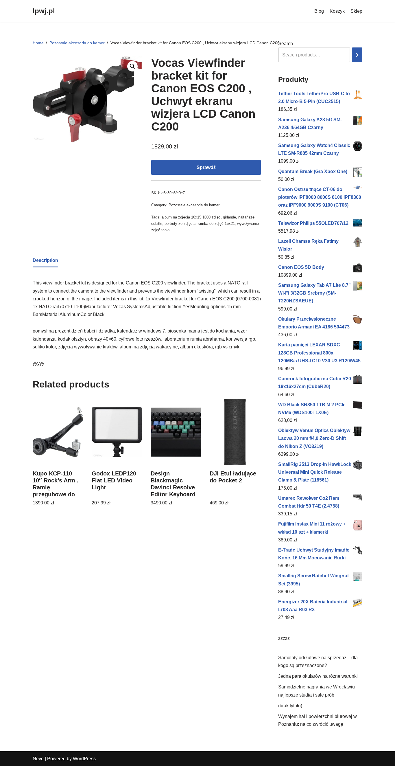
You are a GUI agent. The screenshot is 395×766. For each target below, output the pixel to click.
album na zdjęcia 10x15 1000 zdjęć (191, 217)
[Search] (357, 54)
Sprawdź (206, 167)
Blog (319, 11)
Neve (38, 758)
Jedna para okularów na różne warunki (318, 676)
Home (38, 43)
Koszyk (337, 11)
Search (285, 43)
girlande (229, 217)
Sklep (356, 11)
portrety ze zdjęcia (180, 223)
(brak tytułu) (290, 705)
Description (45, 260)
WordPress (84, 758)
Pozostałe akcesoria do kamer (77, 43)
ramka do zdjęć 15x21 (216, 223)
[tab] (45, 260)
